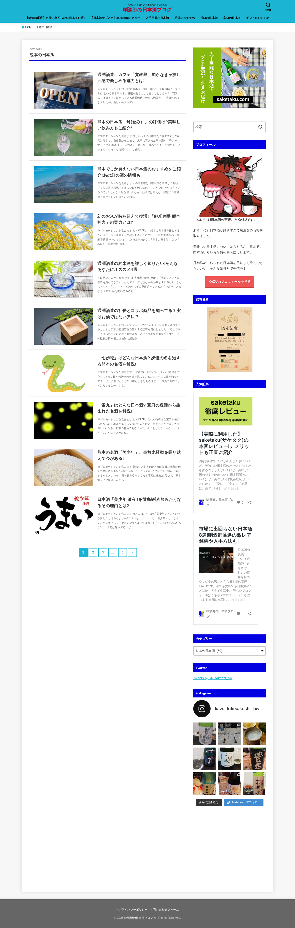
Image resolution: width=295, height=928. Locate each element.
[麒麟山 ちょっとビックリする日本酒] (204, 783)
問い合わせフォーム (166, 909)
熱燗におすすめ (184, 17)
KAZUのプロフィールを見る (229, 281)
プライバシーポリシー (133, 909)
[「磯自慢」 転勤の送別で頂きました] (204, 759)
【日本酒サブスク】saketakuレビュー (115, 17)
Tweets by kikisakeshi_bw (212, 678)
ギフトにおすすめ (257, 17)
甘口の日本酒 (209, 17)
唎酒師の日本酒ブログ (147, 9)
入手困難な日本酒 (157, 17)
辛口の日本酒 (232, 17)
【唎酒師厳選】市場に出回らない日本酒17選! (55, 17)
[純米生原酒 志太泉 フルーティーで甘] (254, 783)
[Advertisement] (229, 846)
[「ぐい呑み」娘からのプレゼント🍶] (254, 733)
